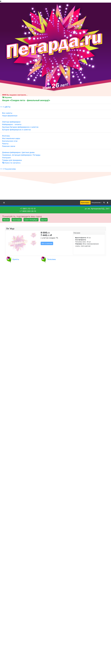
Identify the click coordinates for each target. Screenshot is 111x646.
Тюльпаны (51, 259)
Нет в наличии (47, 243)
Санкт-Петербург (31, 220)
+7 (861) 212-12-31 (28, 208)
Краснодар (85, 202)
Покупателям (10, 169)
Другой (44, 220)
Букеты (16, 259)
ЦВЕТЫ (7, 107)
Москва (6, 220)
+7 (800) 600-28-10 (28, 211)
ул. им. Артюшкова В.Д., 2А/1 (97, 208)
